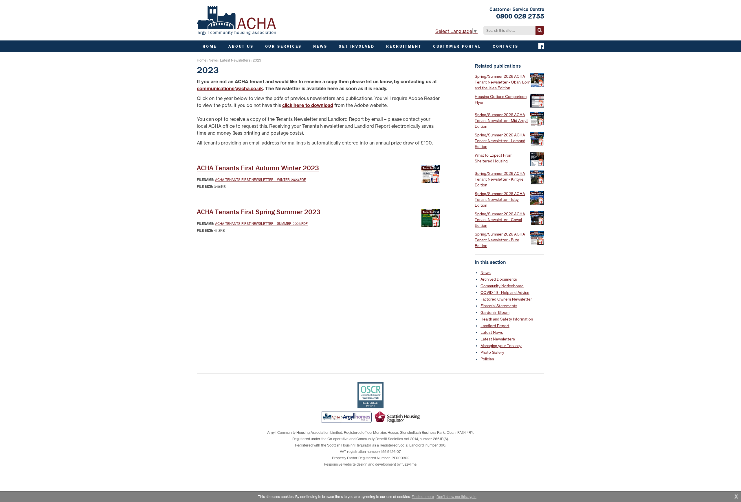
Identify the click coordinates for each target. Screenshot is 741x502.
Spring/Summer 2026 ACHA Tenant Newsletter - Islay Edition (500, 199)
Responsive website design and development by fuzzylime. (370, 464)
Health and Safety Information (506, 319)
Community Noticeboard (502, 286)
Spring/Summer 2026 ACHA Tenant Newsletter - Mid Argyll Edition (501, 120)
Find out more (423, 496)
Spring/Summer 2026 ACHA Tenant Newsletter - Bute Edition (500, 240)
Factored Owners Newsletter (506, 299)
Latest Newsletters (235, 60)
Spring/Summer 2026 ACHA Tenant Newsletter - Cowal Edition (500, 220)
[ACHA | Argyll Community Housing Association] (236, 20)
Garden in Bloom (494, 312)
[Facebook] (541, 46)
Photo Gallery (492, 352)
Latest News (491, 332)
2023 (257, 60)
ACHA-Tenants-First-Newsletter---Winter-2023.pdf (260, 180)
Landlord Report (494, 325)
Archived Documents (498, 279)
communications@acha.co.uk (230, 88)
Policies (487, 359)
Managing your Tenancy (501, 345)
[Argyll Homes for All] (347, 417)
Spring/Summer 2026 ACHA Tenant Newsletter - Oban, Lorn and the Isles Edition (502, 82)
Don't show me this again (456, 496)
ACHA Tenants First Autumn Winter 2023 (258, 168)
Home (201, 60)
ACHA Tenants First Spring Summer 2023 (258, 212)
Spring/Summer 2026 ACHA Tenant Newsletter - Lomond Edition (500, 141)
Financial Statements (498, 305)
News (213, 60)
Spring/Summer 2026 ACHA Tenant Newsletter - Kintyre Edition (500, 179)
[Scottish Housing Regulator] (397, 417)
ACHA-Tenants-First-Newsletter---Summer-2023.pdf (261, 224)
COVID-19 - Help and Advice (504, 292)
